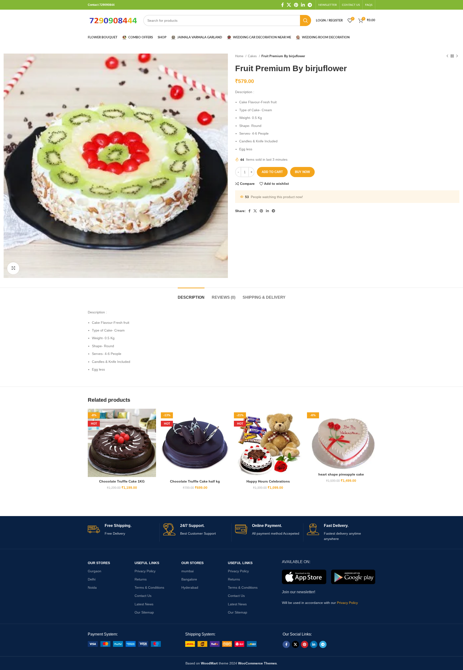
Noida (92, 587)
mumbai (187, 571)
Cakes (253, 56)
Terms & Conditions (149, 587)
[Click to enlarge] (13, 268)
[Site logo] (113, 20)
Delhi (91, 579)
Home (239, 56)
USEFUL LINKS (147, 563)
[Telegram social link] (309, 4)
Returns (141, 579)
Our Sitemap (144, 612)
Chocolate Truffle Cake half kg (195, 481)
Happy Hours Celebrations (268, 481)
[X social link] (289, 4)
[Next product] (457, 56)
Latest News (144, 604)
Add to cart (272, 172)
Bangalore (189, 579)
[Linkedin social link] (303, 4)
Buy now (302, 172)
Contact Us (143, 596)
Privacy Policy (145, 571)
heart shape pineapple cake (341, 474)
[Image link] (124, 644)
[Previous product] (447, 56)
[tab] (191, 295)
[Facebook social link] (282, 4)
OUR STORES (99, 563)
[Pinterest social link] (296, 4)
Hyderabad (189, 587)
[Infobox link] (122, 529)
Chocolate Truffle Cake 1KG (122, 481)
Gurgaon (94, 571)
